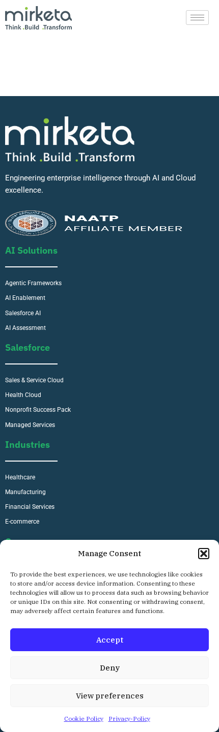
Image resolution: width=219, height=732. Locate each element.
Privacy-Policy (129, 718)
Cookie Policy (83, 718)
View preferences (110, 695)
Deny (110, 668)
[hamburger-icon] (197, 17)
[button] (204, 553)
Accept (109, 640)
